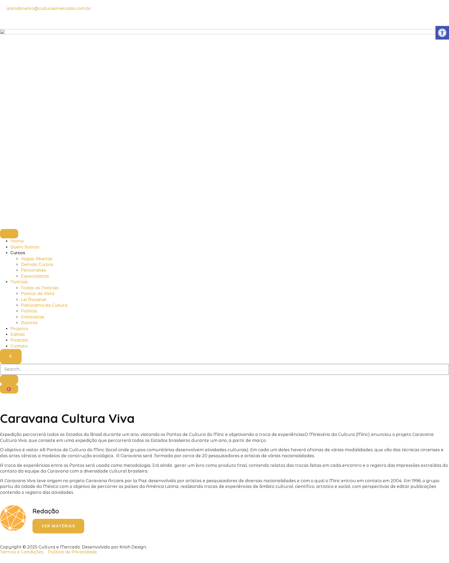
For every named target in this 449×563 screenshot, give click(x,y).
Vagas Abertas (36, 258)
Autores (29, 322)
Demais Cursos (37, 264)
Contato (19, 346)
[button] (442, 33)
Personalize (33, 270)
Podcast (19, 340)
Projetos (19, 328)
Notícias (19, 281)
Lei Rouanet (33, 299)
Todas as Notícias (40, 287)
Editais (17, 334)
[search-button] (9, 379)
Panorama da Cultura (44, 305)
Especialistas (35, 276)
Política (29, 311)
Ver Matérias (58, 526)
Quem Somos (24, 247)
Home (17, 241)
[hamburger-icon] (9, 233)
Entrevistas (32, 317)
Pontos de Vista (37, 293)
